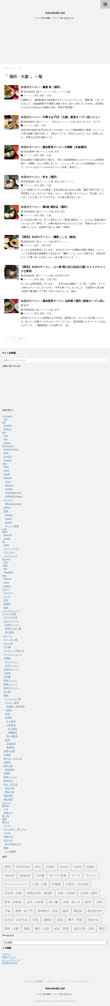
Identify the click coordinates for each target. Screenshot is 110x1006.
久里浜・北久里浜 (77, 884)
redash (7, 586)
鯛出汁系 (9, 792)
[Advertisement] (55, 43)
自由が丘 (93, 919)
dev (4, 432)
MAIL (4, 532)
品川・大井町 (35, 902)
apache (7, 578)
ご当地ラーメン (12, 625)
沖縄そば (8, 836)
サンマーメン (12, 662)
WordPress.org (9, 963)
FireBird (8, 425)
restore (8, 522)
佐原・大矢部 (66, 893)
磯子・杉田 (75, 919)
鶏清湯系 (8, 795)
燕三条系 (9, 632)
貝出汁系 (81, 122)
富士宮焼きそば (13, 844)
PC (3, 542)
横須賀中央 (95, 910)
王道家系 (11, 743)
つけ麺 (7, 647)
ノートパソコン (12, 548)
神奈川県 (8, 766)
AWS (6, 467)
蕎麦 (6, 848)
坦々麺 (7, 691)
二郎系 (7, 673)
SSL (6, 562)
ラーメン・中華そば (50, 122)
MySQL (7, 429)
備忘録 (5, 805)
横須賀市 (9, 769)
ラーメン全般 (64, 92)
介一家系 (11, 721)
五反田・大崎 (13, 893)
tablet (6, 545)
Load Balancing (13, 493)
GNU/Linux (7, 446)
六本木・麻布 (88, 893)
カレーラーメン (12, 621)
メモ (6, 809)
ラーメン (28, 95)
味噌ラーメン (10, 684)
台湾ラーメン (12, 665)
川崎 (99, 902)
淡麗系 (7, 762)
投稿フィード (9, 957)
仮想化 (7, 507)
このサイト (51, 981)
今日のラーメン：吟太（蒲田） (40, 176)
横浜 (66, 910)
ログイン (6, 954)
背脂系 (7, 773)
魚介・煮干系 (93, 122)
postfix (7, 538)
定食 (6, 600)
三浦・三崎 (40, 884)
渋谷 (35, 919)
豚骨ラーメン (67, 181)
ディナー (8, 593)
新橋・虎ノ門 (24, 910)
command (7, 416)
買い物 (5, 816)
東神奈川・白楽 (48, 910)
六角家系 (58, 275)
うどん (7, 825)
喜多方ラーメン (12, 688)
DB (3, 422)
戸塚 (7, 910)
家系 (36, 95)
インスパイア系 (48, 92)
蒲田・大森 (45, 95)
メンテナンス (10, 556)
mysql (77, 866)
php (5, 439)
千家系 (8, 710)
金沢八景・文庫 (84, 928)
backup (8, 515)
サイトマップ (64, 981)
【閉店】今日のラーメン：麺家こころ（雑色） (49, 236)
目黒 (60, 919)
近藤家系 (12, 732)
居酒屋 (7, 604)
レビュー (6, 802)
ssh (5, 419)
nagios (8, 518)
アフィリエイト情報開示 (33, 981)
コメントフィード (11, 960)
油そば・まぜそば (13, 758)
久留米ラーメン (12, 669)
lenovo (64, 866)
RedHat (7, 460)
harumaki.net (55, 13)
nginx (6, 582)
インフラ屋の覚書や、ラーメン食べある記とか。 (55, 994)
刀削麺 (7, 677)
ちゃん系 (8, 643)
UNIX (5, 565)
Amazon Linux (11, 449)
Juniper (9, 489)
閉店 (49, 245)
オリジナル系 (10, 617)
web (4, 575)
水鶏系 (7, 755)
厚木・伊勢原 (13, 902)
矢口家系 (12, 729)
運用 (6, 511)
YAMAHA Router (13, 496)
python (7, 443)
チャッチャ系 (10, 639)
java (6, 435)
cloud (6, 470)
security (6, 559)
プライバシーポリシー (81, 981)
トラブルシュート (11, 611)
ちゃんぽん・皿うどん (15, 829)
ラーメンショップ (13, 654)
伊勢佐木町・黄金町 (40, 893)
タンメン (8, 636)
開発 (4, 819)
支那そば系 (9, 751)
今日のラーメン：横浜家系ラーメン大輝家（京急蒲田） (55, 147)
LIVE (4, 529)
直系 (62, 211)
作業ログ (8, 813)
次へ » (22, 338)
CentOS (8, 457)
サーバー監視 (12, 526)
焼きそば (8, 840)
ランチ (7, 596)
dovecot (8, 535)
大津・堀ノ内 (71, 902)
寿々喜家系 (12, 736)
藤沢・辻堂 (42, 928)
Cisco (8, 481)
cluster (7, 474)
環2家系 (10, 747)
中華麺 (7, 658)
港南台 (47, 919)
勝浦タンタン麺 (13, 628)
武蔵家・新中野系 (15, 706)
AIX (5, 568)
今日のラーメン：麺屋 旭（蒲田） (41, 87)
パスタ (7, 833)
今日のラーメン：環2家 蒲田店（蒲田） (45, 206)
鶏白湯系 (8, 799)
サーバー (8, 500)
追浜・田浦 (61, 928)
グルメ (5, 589)
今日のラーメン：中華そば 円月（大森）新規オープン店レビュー (60, 117)
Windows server (13, 504)
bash (6, 453)
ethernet (9, 485)
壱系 (7, 714)
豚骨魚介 (8, 781)
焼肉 (6, 607)
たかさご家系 (12, 703)
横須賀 (78, 910)
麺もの (5, 822)
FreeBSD (8, 572)
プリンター (9, 552)
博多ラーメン (10, 680)
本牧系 (8, 717)
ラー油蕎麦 (10, 851)
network (8, 478)
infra (4, 463)
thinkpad (25, 875)
